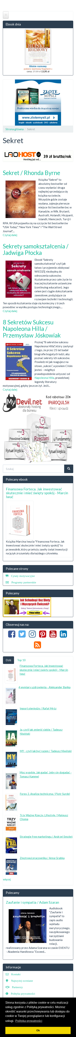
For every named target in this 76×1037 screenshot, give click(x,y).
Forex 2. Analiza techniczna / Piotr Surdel (45, 793)
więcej (7, 879)
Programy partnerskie (23, 582)
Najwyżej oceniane (22, 980)
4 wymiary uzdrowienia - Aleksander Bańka (44, 687)
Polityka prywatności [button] (28, 1020)
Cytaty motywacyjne (23, 575)
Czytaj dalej (10, 235)
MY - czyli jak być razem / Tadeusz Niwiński (46, 751)
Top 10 (21, 660)
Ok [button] (38, 1030)
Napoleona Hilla (44, 377)
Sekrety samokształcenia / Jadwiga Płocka (35, 249)
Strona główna (15, 129)
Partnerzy (17, 987)
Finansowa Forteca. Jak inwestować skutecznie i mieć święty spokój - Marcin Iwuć (37, 493)
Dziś (8, 660)
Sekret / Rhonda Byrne (31, 172)
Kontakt (15, 974)
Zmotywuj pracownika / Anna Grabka (42, 858)
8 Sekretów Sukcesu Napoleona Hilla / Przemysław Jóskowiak (32, 328)
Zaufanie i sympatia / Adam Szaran (32, 902)
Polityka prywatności (23, 993)
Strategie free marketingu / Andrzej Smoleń (46, 836)
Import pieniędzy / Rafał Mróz (38, 708)
